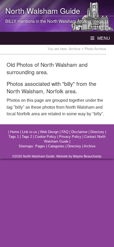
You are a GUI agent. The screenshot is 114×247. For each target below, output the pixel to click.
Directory (97, 132)
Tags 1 (13, 137)
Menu (103, 38)
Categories (56, 146)
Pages (40, 146)
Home (14, 132)
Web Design (49, 132)
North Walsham (31, 10)
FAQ (65, 132)
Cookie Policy (45, 137)
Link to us (29, 132)
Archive (74, 49)
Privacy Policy (70, 137)
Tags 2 (27, 137)
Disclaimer (79, 132)
